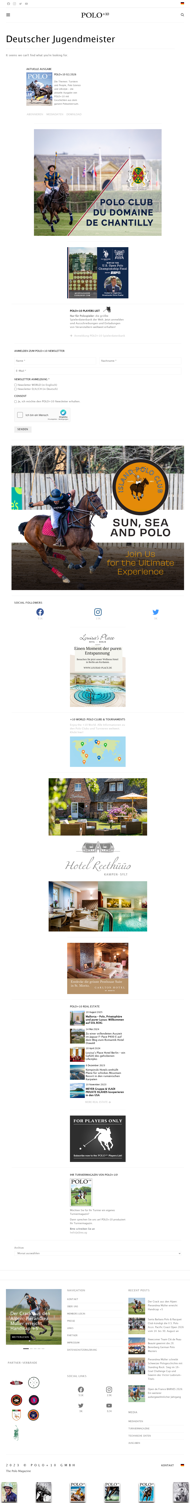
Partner (72, 1336)
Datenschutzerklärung (82, 1350)
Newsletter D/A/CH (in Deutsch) (38, 389)
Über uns (72, 1307)
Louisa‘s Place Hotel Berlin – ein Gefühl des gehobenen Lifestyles (105, 1056)
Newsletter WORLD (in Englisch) (37, 385)
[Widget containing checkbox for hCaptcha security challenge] (42, 415)
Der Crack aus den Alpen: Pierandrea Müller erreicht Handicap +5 (163, 1306)
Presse (71, 1321)
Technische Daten (139, 1436)
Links (70, 1328)
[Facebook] (8, 3)
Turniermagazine (139, 1429)
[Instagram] (14, 3)
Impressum (73, 1343)
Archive (19, 1248)
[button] (98, 1102)
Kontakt (72, 1299)
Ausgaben (134, 1443)
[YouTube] (26, 3)
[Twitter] (20, 3)
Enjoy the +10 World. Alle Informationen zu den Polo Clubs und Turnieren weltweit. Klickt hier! (97, 729)
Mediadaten (135, 1421)
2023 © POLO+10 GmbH (41, 1465)
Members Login (76, 1314)
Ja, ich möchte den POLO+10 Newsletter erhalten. (49, 401)
